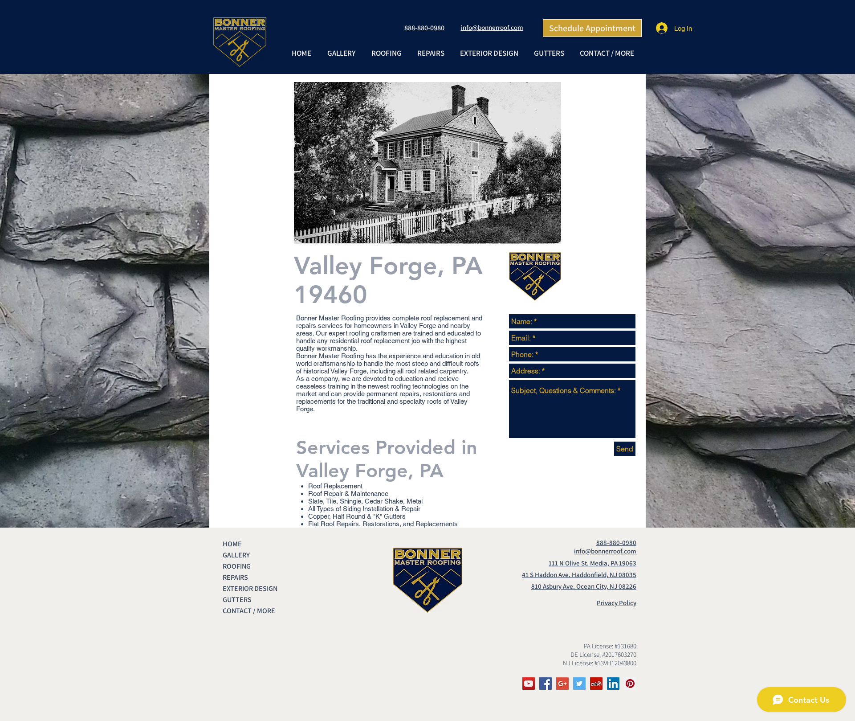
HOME (232, 544)
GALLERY (236, 555)
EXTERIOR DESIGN (250, 588)
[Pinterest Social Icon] (630, 683)
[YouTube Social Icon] (528, 683)
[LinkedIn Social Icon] (613, 683)
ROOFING (237, 566)
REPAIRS (235, 577)
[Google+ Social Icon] (562, 683)
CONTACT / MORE (249, 610)
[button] (386, 53)
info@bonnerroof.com (492, 27)
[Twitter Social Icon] (579, 683)
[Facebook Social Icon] (545, 683)
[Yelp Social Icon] (596, 683)
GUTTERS (237, 599)
